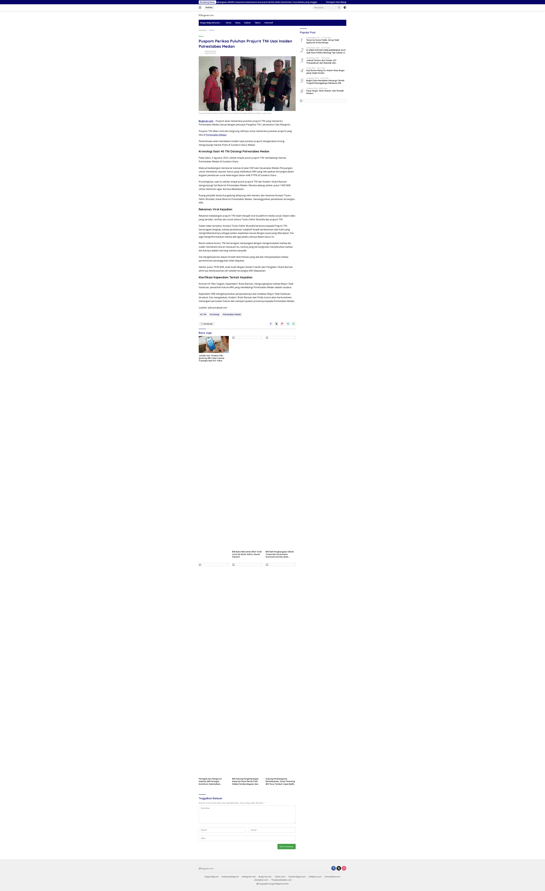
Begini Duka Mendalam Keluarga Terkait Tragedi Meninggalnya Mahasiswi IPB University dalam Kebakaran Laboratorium (325, 81)
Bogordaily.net (212, 876)
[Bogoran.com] (206, 15)
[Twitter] (339, 868)
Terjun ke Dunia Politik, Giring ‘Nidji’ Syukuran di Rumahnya (322, 41)
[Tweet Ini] (276, 324)
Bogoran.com (265, 876)
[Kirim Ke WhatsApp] (293, 324)
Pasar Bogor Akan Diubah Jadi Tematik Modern (325, 91)
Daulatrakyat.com (297, 876)
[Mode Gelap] (344, 7)
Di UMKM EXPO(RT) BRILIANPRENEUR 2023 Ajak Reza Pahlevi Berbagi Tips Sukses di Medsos (326, 51)
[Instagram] (344, 868)
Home (228, 22)
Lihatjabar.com (261, 880)
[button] (339, 7)
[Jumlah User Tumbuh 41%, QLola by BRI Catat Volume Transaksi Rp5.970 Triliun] (214, 344)
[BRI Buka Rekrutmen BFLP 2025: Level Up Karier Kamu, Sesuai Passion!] (247, 442)
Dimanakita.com (332, 876)
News (237, 22)
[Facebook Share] (271, 324)
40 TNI (203, 314)
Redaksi (209, 7)
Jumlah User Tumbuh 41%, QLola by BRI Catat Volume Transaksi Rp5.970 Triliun (211, 358)
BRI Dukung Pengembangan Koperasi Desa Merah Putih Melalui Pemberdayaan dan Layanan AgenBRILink (245, 781)
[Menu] (201, 7)
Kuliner (247, 22)
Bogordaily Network (210, 22)
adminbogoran (210, 51)
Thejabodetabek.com (281, 880)
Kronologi (214, 314)
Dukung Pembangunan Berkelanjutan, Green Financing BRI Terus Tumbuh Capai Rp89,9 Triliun (280, 781)
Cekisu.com (280, 876)
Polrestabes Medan (216, 134)
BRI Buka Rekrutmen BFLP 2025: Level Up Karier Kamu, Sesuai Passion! (247, 554)
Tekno (257, 22)
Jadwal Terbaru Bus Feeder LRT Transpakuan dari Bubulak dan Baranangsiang (321, 61)
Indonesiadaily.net (230, 876)
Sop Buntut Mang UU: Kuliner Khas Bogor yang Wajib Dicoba (325, 71)
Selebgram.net (249, 876)
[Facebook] (333, 868)
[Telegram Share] (288, 324)
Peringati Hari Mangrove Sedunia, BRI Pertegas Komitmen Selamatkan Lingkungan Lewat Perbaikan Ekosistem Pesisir (306, 2)
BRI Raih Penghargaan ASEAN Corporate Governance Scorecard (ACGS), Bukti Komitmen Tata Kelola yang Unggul (280, 554)
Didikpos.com (315, 876)
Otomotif (268, 22)
